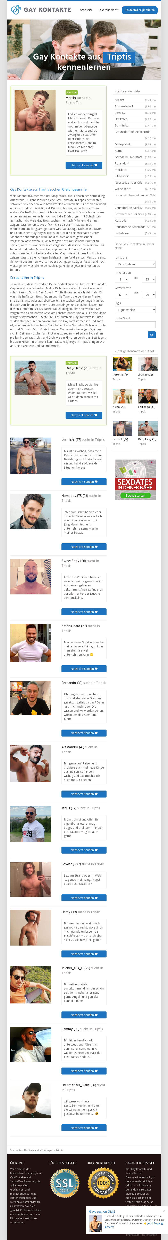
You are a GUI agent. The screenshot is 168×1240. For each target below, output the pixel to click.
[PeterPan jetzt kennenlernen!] (122, 364)
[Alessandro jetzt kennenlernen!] (30, 763)
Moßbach (135, 170)
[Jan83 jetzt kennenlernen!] (30, 824)
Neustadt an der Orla (135, 182)
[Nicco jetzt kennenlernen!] (122, 396)
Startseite (86, 10)
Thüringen (47, 1150)
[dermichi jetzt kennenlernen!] (30, 456)
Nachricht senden (82, 165)
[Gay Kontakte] (41, 10)
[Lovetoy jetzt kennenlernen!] (30, 879)
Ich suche (121, 257)
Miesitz (135, 100)
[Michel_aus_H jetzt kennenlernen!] (30, 984)
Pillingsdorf (135, 176)
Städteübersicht (109, 10)
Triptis (70, 373)
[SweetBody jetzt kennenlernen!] (30, 576)
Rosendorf (135, 163)
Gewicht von (123, 288)
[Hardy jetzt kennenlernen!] (30, 928)
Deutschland (31, 1150)
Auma (135, 151)
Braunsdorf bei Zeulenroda (135, 135)
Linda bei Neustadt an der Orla (135, 198)
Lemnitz (135, 113)
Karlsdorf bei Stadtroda (135, 227)
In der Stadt (122, 318)
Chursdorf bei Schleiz (135, 208)
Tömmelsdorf (135, 106)
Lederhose (135, 233)
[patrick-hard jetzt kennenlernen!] (30, 643)
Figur (118, 303)
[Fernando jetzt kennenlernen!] (30, 698)
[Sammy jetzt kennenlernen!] (30, 1044)
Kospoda (135, 220)
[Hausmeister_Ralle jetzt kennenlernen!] (30, 1100)
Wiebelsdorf (135, 189)
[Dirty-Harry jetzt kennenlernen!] (35, 378)
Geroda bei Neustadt (135, 157)
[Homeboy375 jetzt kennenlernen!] (30, 511)
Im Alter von (123, 273)
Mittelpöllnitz (135, 144)
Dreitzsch (135, 119)
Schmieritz (135, 125)
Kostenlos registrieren (140, 10)
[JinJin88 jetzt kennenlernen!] (148, 364)
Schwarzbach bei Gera (135, 214)
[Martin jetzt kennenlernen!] (35, 110)
